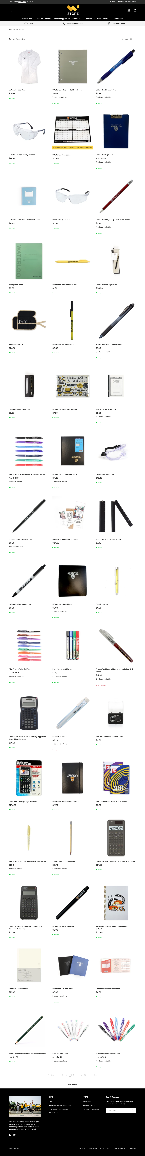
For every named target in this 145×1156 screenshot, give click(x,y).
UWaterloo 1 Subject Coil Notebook (67, 90)
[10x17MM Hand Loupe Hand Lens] (116, 713)
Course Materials (44, 19)
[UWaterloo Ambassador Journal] (72, 778)
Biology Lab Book (16, 285)
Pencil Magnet (102, 604)
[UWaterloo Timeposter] (72, 131)
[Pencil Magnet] (116, 581)
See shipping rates (36, 2)
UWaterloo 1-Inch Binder (62, 604)
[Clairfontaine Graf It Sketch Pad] (29, 1095)
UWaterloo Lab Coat (17, 90)
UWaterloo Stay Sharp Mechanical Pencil (113, 220)
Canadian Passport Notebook (108, 988)
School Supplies (60, 19)
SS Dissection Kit (16, 344)
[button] (135, 10)
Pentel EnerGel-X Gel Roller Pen (109, 344)
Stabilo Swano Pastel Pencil (63, 861)
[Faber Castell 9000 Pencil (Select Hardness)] (29, 1030)
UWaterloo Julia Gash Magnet (64, 409)
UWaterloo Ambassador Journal (65, 801)
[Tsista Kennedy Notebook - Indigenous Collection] (116, 903)
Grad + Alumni (103, 19)
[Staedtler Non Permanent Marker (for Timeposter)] (116, 1095)
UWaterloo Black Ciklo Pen (63, 926)
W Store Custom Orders (127, 2)
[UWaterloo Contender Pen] (29, 581)
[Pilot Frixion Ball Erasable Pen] (116, 1030)
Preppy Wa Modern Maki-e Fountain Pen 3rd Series (114, 670)
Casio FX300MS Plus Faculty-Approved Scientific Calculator (25, 927)
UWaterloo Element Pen (106, 90)
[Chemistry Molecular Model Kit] (72, 516)
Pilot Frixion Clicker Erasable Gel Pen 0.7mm (27, 474)
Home (10, 29)
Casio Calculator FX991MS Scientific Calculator (115, 861)
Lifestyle (88, 19)
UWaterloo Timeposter (61, 155)
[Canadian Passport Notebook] (116, 965)
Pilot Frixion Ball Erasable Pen (108, 1053)
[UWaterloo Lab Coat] (29, 66)
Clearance (118, 19)
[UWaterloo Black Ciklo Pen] (72, 903)
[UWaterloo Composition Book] (72, 451)
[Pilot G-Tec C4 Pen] (72, 1030)
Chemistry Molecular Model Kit (65, 539)
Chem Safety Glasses (61, 220)
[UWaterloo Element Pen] (116, 66)
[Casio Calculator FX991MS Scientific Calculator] (116, 838)
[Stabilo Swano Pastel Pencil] (72, 838)
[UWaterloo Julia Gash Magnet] (72, 386)
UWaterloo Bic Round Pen (63, 344)
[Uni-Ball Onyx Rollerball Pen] (29, 516)
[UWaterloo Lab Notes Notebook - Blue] (29, 196)
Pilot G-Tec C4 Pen (60, 1053)
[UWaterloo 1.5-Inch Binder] (72, 965)
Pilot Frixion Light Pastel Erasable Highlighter (27, 861)
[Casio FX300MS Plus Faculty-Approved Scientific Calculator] (29, 903)
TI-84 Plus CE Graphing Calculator (23, 801)
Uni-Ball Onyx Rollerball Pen (20, 539)
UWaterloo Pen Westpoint (19, 409)
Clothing (76, 19)
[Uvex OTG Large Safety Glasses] (29, 131)
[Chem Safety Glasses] (72, 196)
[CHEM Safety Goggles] (116, 451)
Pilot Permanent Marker (62, 669)
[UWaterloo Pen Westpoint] (29, 386)
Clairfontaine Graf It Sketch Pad (22, 1118)
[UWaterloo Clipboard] (116, 131)
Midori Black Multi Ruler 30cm (108, 539)
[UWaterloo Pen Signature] (116, 261)
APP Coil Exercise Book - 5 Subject (66, 1118)
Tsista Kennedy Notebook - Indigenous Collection (112, 927)
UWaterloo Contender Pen (20, 604)
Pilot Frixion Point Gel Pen (19, 669)
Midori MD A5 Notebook (18, 988)
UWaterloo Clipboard (104, 155)
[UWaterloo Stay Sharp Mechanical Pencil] (116, 196)
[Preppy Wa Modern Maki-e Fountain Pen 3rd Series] (116, 646)
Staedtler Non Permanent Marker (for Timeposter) (111, 1119)
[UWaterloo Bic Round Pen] (72, 321)
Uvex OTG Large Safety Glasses (22, 155)
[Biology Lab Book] (29, 261)
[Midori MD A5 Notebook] (29, 965)
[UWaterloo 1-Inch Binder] (72, 581)
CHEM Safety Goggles (105, 474)
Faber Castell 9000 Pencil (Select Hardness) (27, 1053)
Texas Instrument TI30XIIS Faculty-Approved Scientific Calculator (27, 738)
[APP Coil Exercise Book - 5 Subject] (72, 1095)
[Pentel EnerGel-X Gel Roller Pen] (116, 321)
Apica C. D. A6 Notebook (106, 409)
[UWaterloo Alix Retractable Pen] (72, 261)
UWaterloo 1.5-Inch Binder (63, 988)
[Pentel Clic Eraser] (72, 713)
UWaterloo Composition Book (64, 474)
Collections (27, 19)
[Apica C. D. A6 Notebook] (116, 386)
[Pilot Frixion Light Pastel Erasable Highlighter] (29, 838)
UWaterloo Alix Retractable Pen (65, 285)
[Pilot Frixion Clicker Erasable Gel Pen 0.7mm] (29, 451)
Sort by (12, 39)
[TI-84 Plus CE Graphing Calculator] (29, 778)
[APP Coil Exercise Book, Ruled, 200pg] (116, 778)
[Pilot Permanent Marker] (72, 646)
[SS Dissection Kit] (29, 321)
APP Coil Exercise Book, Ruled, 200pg (111, 801)
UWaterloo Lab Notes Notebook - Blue (25, 220)
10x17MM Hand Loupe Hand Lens (109, 737)
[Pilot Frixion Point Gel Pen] (29, 646)
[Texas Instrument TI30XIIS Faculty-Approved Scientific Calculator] (29, 713)
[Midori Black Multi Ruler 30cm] (116, 516)
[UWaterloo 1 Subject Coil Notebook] (72, 66)
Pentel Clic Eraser (59, 737)
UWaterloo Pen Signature (106, 285)
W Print (112, 2)
